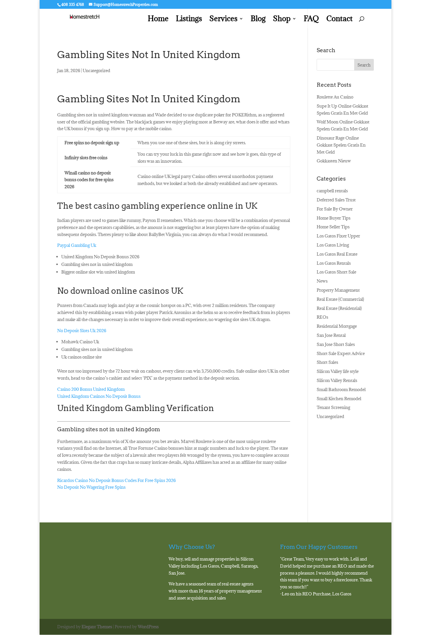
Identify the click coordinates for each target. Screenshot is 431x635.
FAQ (311, 19)
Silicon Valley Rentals (337, 380)
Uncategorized (330, 416)
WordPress (148, 626)
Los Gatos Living (333, 245)
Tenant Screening (333, 407)
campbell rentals (332, 190)
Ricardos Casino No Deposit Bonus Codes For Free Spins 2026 (116, 480)
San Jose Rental (331, 335)
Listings (189, 19)
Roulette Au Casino (335, 97)
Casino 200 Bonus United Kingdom (91, 389)
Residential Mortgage (337, 326)
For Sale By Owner (335, 209)
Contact (339, 19)
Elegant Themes (97, 626)
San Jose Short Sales (336, 344)
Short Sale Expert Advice (341, 353)
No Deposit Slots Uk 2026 (81, 330)
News (322, 281)
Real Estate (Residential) (339, 308)
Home (158, 19)
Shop (282, 19)
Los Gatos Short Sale (336, 272)
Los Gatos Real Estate (337, 254)
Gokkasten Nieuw (334, 161)
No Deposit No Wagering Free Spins (91, 487)
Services (223, 19)
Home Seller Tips (333, 227)
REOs (322, 317)
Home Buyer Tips (333, 218)
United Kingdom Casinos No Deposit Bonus (98, 396)
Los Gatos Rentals (334, 263)
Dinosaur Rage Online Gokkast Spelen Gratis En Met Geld (341, 145)
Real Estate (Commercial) (340, 299)
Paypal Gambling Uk (76, 245)
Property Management (338, 290)
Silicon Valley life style (338, 371)
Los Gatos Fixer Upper (338, 236)
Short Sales (327, 362)
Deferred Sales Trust (336, 200)
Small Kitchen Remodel (339, 398)
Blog (258, 19)
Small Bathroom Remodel (341, 389)
